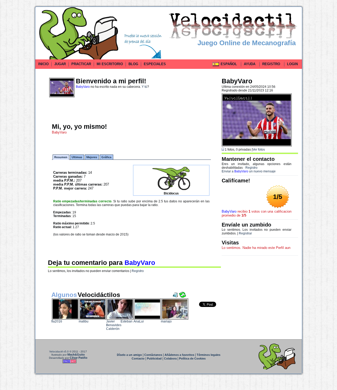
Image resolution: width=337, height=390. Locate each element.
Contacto (138, 358)
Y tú (144, 87)
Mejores (91, 157)
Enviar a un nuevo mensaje (249, 171)
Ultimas (77, 157)
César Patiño (78, 357)
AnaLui (138, 321)
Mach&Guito (76, 354)
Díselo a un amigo (129, 354)
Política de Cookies (192, 358)
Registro (138, 271)
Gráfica (106, 157)
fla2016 (56, 321)
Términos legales (208, 354)
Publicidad (154, 358)
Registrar (245, 233)
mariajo (166, 321)
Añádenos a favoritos (179, 354)
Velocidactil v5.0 (59, 351)
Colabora (170, 358)
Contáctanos (153, 354)
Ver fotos (258, 149)
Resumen (60, 157)
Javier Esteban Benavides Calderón (119, 325)
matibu (83, 321)
